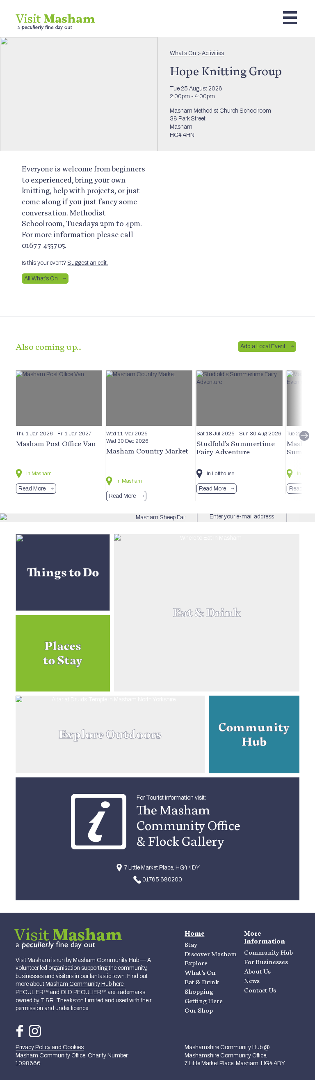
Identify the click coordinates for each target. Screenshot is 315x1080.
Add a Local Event (262, 346)
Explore (196, 963)
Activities (213, 53)
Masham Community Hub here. (85, 984)
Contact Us (260, 990)
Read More (32, 489)
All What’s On (41, 278)
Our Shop (199, 1010)
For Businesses (266, 961)
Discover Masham (211, 954)
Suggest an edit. (87, 263)
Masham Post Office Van (56, 443)
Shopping (199, 991)
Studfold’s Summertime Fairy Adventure (235, 447)
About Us (257, 971)
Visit (55, 18)
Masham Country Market (147, 451)
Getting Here (204, 1001)
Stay (191, 944)
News (252, 980)
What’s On (183, 53)
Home (194, 933)
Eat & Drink (202, 982)
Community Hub (268, 952)
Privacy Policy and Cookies (50, 1047)
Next (304, 436)
